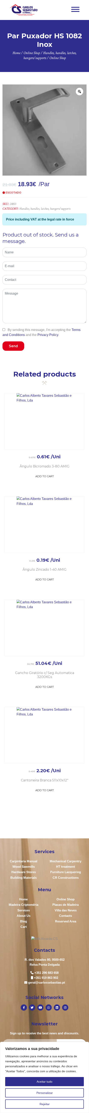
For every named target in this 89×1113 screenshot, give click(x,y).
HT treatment (65, 866)
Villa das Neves (66, 910)
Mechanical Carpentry (65, 861)
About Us (23, 915)
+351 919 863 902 (46, 977)
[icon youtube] (40, 1007)
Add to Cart (44, 476)
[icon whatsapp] (49, 1007)
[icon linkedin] (57, 1007)
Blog (23, 921)
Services (23, 910)
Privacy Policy (47, 335)
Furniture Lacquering (65, 872)
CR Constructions (66, 877)
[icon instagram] (65, 1007)
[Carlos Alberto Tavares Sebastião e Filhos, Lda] (24, 9)
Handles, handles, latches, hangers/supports (44, 209)
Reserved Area (65, 921)
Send (13, 346)
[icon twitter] (32, 1007)
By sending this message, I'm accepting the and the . (41, 332)
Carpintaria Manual (23, 861)
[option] (44, 130)
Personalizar (44, 1092)
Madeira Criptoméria (23, 904)
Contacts (65, 915)
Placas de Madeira (65, 904)
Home (23, 899)
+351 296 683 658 (46, 972)
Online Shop (66, 899)
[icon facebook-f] (24, 1007)
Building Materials (23, 877)
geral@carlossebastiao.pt (46, 982)
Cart (23, 926)
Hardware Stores (23, 872)
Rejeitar (45, 1104)
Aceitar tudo (44, 1081)
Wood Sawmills (23, 866)
